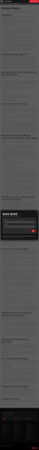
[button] (6, 3)
